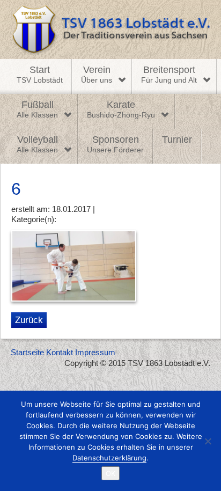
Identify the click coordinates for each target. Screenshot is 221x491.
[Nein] (207, 441)
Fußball (37, 109)
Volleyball (37, 144)
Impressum (95, 352)
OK (110, 473)
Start (40, 74)
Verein (96, 74)
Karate (121, 109)
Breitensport (169, 74)
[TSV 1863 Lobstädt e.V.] (110, 29)
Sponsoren (115, 144)
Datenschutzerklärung (109, 457)
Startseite (27, 352)
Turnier (177, 139)
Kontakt (59, 352)
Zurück (29, 320)
